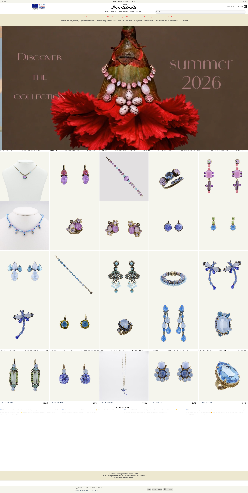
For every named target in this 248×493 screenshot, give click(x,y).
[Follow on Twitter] (245, 1)
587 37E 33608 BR (156, 403)
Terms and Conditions (81, 490)
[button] (242, 6)
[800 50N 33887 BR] (24, 225)
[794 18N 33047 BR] (24, 176)
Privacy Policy (94, 490)
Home (107, 12)
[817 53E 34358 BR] (124, 275)
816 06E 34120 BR (7, 403)
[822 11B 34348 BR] (74, 275)
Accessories (123, 12)
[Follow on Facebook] (241, 1)
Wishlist (138, 12)
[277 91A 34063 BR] (173, 176)
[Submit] (244, 12)
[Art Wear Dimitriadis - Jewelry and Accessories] (124, 6)
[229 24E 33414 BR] (74, 324)
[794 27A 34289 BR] (74, 225)
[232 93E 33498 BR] (173, 324)
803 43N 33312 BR (107, 403)
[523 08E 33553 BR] (223, 225)
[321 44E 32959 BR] (173, 225)
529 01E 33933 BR (57, 403)
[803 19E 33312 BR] (223, 275)
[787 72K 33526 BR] (223, 324)
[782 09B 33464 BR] (173, 275)
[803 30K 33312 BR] (24, 324)
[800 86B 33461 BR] (124, 176)
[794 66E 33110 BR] (223, 176)
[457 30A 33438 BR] (124, 324)
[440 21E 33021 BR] (74, 176)
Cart (132, 12)
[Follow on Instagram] (243, 1)
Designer (3, 1)
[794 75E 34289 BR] (124, 225)
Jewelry (113, 12)
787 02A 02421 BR (206, 403)
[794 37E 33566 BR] (24, 275)
